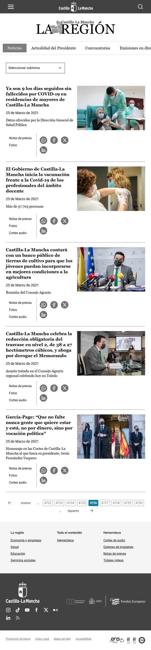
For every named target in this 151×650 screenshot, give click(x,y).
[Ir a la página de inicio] (76, 7)
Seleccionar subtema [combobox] (24, 68)
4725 (82, 503)
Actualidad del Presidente (53, 48)
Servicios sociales (23, 560)
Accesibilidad (83, 638)
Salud (15, 547)
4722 (47, 503)
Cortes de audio (114, 540)
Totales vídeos (113, 560)
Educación (18, 554)
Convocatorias (97, 48)
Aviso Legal (42, 638)
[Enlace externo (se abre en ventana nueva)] (127, 640)
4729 (127, 503)
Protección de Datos (18, 638)
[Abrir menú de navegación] (11, 7)
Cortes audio (18, 233)
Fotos (13, 145)
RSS (17, 618)
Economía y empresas (26, 540)
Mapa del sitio (62, 638)
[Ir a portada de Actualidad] (75, 29)
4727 (104, 503)
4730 (139, 503)
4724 (70, 503)
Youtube (27, 610)
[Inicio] (36, 592)
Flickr (55, 610)
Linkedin (8, 618)
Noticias (14, 48)
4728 (116, 503)
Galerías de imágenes (118, 547)
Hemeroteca (65, 540)
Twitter (46, 610)
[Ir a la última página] (88, 511)
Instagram (8, 610)
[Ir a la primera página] (12, 503)
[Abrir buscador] (140, 6)
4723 (59, 503)
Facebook (36, 610)
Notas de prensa (20, 138)
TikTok (17, 610)
